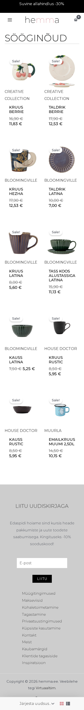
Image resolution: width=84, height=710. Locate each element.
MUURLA (52, 430)
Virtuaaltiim (46, 688)
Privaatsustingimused (42, 621)
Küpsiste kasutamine (41, 628)
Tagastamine (34, 614)
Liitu (42, 579)
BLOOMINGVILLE (21, 180)
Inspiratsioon (34, 663)
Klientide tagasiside (39, 656)
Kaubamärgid (34, 649)
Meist (27, 642)
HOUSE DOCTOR (60, 348)
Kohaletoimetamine (40, 607)
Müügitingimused (39, 593)
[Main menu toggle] (10, 20)
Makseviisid (32, 600)
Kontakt (29, 635)
